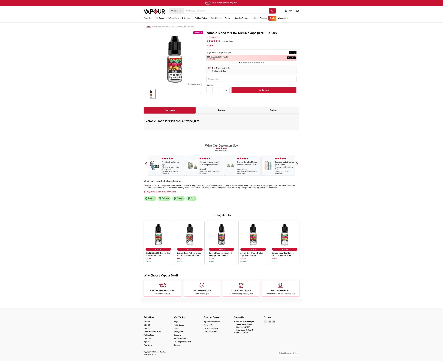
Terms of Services (210, 332)
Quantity (210, 85)
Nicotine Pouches (260, 18)
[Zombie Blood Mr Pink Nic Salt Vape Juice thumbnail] (150, 94)
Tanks (227, 18)
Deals (272, 18)
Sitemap (177, 345)
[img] (221, 148)
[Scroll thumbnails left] (148, 93)
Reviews (273, 110)
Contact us (177, 335)
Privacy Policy (179, 332)
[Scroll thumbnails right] (200, 93)
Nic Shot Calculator (181, 338)
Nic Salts (159, 18)
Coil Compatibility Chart (182, 342)
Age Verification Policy (212, 322)
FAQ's (176, 328)
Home (149, 27)
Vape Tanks (148, 345)
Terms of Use (208, 325)
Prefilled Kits (173, 18)
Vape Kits (147, 18)
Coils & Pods (215, 18)
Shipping (221, 110)
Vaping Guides (179, 325)
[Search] (272, 11)
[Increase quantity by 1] (227, 90)
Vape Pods (147, 342)
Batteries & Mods (241, 18)
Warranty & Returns (211, 328)
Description (170, 110)
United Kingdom (287, 353)
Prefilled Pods (200, 18)
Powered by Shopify (150, 354)
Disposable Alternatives (152, 332)
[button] (212, 41)
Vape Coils (147, 338)
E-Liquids (186, 18)
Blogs (176, 322)
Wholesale (282, 18)
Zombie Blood (214, 37)
